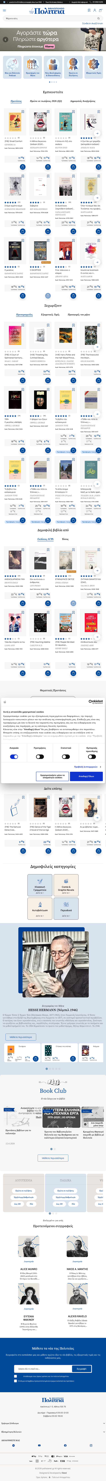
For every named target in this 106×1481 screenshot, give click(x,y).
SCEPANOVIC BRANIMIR (15, 209)
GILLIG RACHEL (87, 361)
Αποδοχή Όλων (86, 776)
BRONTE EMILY (11, 582)
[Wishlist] (89, 10)
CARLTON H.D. (36, 645)
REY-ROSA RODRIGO (38, 209)
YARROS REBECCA (37, 361)
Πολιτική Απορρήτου (61, 1477)
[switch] (40, 757)
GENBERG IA (10, 144)
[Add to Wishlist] (23, 111)
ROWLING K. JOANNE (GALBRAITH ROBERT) (65, 362)
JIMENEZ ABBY (87, 645)
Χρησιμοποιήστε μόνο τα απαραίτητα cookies (52, 776)
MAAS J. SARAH (11, 361)
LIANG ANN (10, 645)
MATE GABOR (86, 212)
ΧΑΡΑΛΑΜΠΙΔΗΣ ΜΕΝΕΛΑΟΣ (62, 213)
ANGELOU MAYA (88, 147)
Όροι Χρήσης (41, 1477)
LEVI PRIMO (35, 585)
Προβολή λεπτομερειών (86, 767)
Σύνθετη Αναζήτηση (92, 23)
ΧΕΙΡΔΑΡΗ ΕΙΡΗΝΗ (38, 147)
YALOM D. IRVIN (88, 585)
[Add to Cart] (23, 167)
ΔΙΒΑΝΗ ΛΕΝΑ (61, 276)
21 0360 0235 (98, 2)
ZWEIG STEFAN (61, 582)
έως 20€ (17, 1204)
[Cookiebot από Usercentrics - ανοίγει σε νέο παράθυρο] (91, 702)
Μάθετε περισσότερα (21, 1037)
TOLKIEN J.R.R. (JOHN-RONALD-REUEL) (90, 497)
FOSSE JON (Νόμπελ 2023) (63, 497)
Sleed (64, 1473)
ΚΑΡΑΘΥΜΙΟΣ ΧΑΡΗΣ (14, 273)
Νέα (31, 1204)
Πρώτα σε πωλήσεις (23, 1190)
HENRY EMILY (61, 648)
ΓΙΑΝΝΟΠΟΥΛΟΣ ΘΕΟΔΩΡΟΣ (88, 427)
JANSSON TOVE (61, 425)
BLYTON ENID (61, 147)
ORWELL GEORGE (12, 425)
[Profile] (94, 10)
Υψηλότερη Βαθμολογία (23, 1197)
